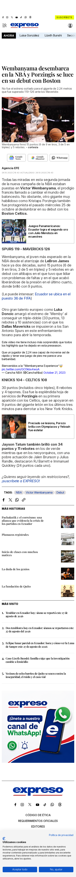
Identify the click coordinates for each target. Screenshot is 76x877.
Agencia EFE (10, 168)
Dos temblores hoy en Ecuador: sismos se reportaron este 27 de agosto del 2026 (40, 629)
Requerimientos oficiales (38, 820)
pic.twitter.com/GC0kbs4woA (21, 369)
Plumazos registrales (15, 534)
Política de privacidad (61, 835)
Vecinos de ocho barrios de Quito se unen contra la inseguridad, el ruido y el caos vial (36, 675)
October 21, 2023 (54, 372)
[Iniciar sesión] (70, 25)
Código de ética (38, 815)
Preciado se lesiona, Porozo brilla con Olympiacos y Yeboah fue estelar (49, 426)
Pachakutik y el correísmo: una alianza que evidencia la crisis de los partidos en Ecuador (23, 520)
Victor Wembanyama (39, 492)
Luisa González (29, 35)
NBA (19, 492)
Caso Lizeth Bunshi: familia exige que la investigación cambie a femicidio (38, 660)
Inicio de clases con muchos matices (20, 553)
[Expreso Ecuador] (38, 794)
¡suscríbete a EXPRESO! (21, 481)
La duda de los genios (15, 569)
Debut (60, 492)
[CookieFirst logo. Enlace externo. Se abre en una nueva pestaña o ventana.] (4, 838)
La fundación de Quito (16, 586)
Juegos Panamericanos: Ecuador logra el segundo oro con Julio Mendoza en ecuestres (48, 231)
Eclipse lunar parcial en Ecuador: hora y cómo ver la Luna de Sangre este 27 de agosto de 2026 (40, 644)
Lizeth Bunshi (53, 35)
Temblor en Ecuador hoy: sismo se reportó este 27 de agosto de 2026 (37, 614)
